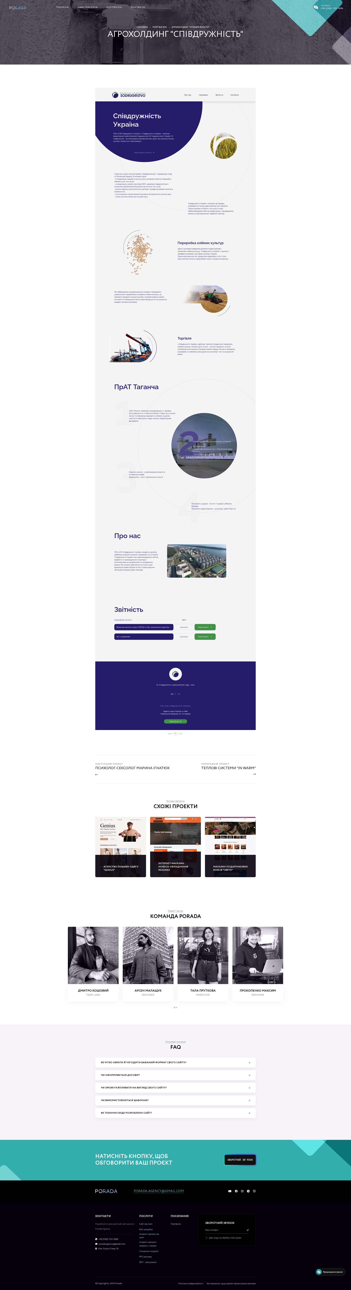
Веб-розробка (146, 1229)
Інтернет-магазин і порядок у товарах (148, 1244)
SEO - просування (147, 1262)
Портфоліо (114, 7)
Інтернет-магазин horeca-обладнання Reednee (173, 867)
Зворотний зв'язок (240, 1159)
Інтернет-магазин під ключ (149, 1236)
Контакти (138, 7)
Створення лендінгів (148, 1251)
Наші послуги (87, 7)
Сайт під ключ (145, 1224)
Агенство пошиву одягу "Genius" (121, 868)
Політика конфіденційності (190, 1283)
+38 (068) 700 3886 (332, 8)
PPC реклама (145, 1256)
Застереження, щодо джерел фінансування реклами (231, 1283)
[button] (174, 1007)
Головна (62, 7)
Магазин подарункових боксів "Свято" (230, 868)
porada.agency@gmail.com (159, 1191)
